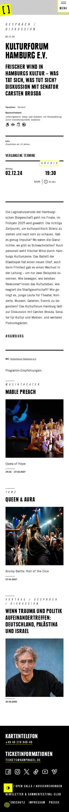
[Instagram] (17, 771)
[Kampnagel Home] (6, 8)
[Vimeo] (54, 771)
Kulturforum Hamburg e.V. (23, 359)
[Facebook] (8, 771)
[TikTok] (36, 771)
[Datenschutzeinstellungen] (7, 805)
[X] (26, 771)
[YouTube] (45, 771)
